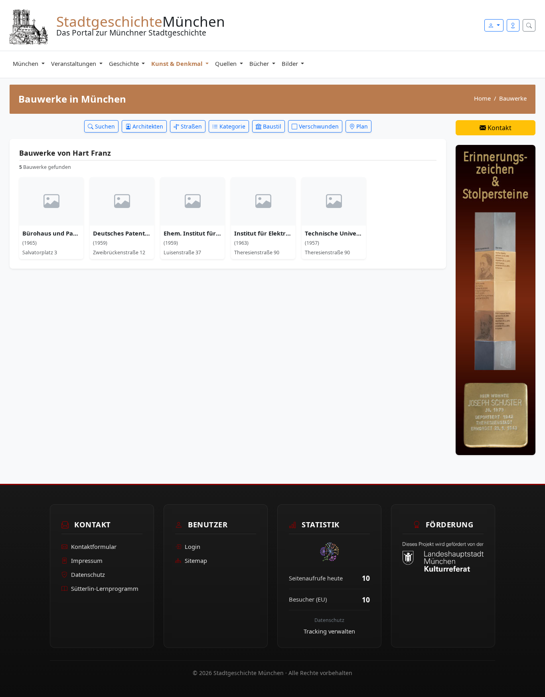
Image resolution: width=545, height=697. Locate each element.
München (26, 63)
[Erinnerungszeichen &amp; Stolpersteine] (495, 299)
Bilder (291, 63)
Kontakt (498, 127)
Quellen (226, 63)
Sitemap (196, 560)
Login (192, 546)
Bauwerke (513, 98)
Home (482, 98)
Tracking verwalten (329, 631)
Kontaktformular (94, 546)
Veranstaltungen (74, 63)
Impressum (87, 560)
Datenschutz (88, 574)
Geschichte (124, 63)
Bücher (260, 63)
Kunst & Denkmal (177, 63)
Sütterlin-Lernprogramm (104, 588)
